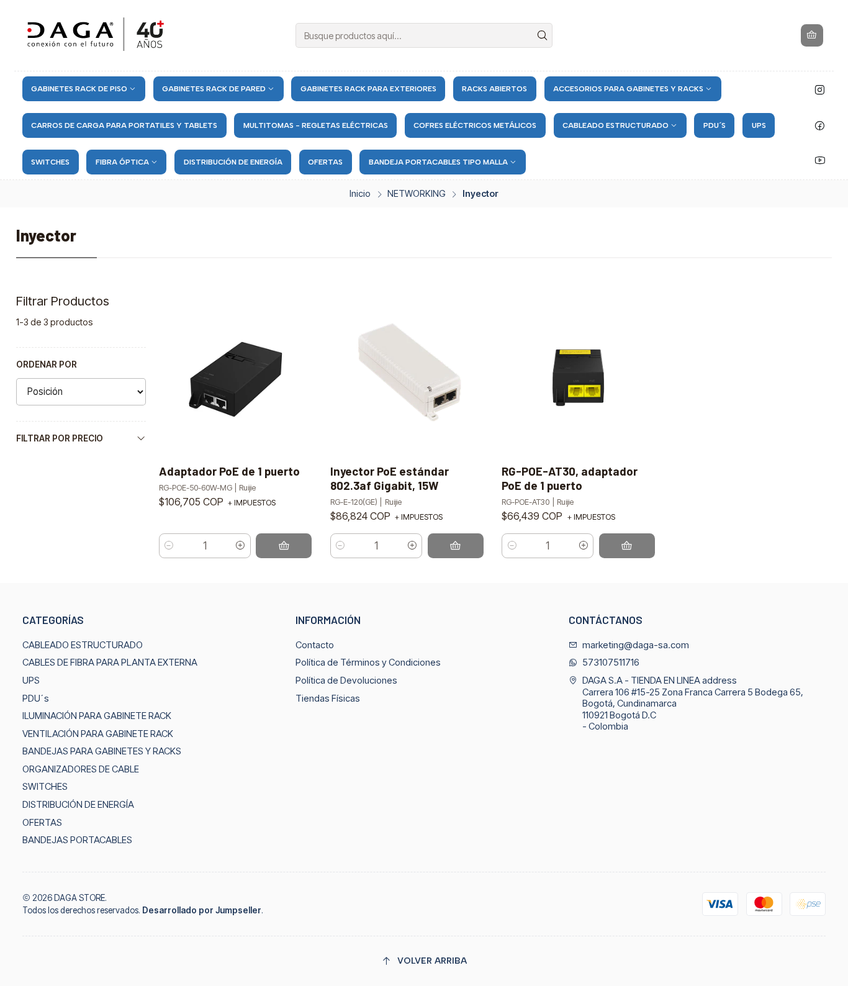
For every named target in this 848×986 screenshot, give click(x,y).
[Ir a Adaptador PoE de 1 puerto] (235, 374)
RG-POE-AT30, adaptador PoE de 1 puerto (570, 478)
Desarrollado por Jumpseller (201, 910)
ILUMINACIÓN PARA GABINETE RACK (96, 715)
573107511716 (610, 662)
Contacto (314, 645)
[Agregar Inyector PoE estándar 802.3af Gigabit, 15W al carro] (456, 545)
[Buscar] (542, 35)
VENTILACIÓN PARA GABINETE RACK (97, 734)
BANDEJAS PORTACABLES (77, 840)
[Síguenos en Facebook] (820, 125)
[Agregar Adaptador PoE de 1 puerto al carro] (284, 545)
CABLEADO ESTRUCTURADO (82, 645)
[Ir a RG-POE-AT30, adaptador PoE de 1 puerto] (579, 374)
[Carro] (812, 35)
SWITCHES (45, 786)
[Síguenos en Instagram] (820, 90)
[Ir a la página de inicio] (97, 35)
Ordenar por (46, 364)
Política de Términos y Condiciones (368, 662)
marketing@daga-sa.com (635, 645)
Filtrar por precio (59, 438)
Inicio (360, 193)
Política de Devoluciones (346, 680)
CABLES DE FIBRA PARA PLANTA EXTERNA (109, 662)
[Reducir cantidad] (169, 546)
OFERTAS (42, 822)
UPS (31, 680)
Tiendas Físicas (327, 698)
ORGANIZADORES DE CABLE (80, 769)
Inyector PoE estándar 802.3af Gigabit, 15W (389, 478)
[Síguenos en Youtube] (820, 160)
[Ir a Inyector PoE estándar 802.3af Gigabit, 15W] (407, 374)
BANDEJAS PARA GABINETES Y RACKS (101, 751)
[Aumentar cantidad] (240, 546)
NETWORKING (416, 193)
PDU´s (35, 698)
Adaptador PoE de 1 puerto (229, 471)
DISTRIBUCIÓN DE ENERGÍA (78, 804)
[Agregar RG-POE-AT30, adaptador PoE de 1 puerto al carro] (627, 545)
